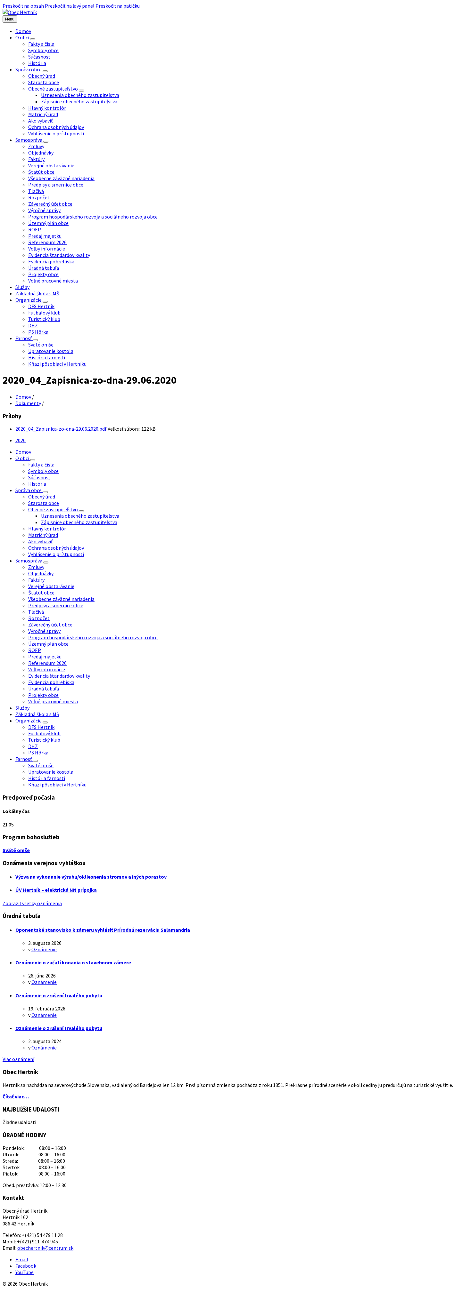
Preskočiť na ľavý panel (70, 6)
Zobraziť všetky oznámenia (32, 903)
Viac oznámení (18, 1059)
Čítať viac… (16, 1096)
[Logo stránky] (20, 12)
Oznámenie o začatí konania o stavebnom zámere (73, 962)
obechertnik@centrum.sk (45, 1248)
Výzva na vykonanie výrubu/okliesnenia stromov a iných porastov (91, 876)
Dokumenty (28, 403)
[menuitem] (23, 31)
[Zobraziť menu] (32, 39)
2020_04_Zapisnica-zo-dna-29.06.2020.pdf (61, 429)
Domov (23, 397)
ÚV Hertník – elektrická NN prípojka (56, 890)
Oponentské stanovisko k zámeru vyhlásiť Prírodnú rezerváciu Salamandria (102, 930)
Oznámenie (44, 949)
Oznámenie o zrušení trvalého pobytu (58, 995)
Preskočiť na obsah (23, 6)
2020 (20, 440)
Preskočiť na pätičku (117, 6)
